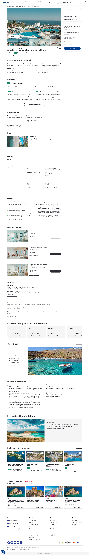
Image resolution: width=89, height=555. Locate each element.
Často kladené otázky (55, 528)
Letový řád (66, 34)
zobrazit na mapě (13, 125)
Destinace (31, 537)
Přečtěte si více (10, 68)
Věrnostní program (54, 520)
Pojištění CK (32, 528)
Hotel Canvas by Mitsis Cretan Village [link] (31, 6)
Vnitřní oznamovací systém (35, 539)
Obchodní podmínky (34, 526)
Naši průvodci (53, 533)
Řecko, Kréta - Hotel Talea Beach (33, 451)
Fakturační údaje (33, 531)
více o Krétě (79, 344)
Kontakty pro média (33, 535)
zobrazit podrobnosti (34, 239)
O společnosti (32, 520)
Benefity (52, 524)
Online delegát (53, 531)
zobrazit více (79, 448)
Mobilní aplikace (75, 520)
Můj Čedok (52, 535)
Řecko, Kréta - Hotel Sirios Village (71, 451)
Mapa (20, 48)
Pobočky (31, 522)
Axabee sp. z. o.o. (25, 549)
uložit (60, 48)
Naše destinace (15, 6)
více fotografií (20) (14, 36)
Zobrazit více (79, 381)
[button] (3, 552)
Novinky (74, 524)
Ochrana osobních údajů (33, 547)
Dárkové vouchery (54, 526)
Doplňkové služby (54, 522)
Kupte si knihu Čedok (77, 522)
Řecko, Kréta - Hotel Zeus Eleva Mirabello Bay (52, 452)
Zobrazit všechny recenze (34, 104)
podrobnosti (76, 44)
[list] (15, 79)
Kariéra (30, 533)
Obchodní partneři (33, 524)
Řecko (20, 6)
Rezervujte (72, 48)
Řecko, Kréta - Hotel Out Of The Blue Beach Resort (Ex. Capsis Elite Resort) (15, 452)
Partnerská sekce (23, 547)
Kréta (23, 6)
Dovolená (9, 6)
